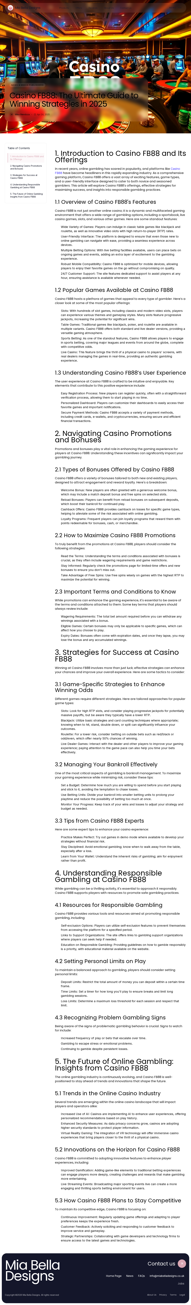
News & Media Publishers (27, 85)
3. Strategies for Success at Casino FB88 (23, 176)
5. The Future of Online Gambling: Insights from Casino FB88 (26, 195)
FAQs (141, 1276)
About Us (151, 1294)
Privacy (163, 1294)
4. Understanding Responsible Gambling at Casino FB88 (25, 186)
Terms (173, 1294)
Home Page (113, 1276)
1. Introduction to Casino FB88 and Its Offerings (27, 157)
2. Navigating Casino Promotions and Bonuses (26, 167)
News (129, 1276)
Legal (182, 1294)
